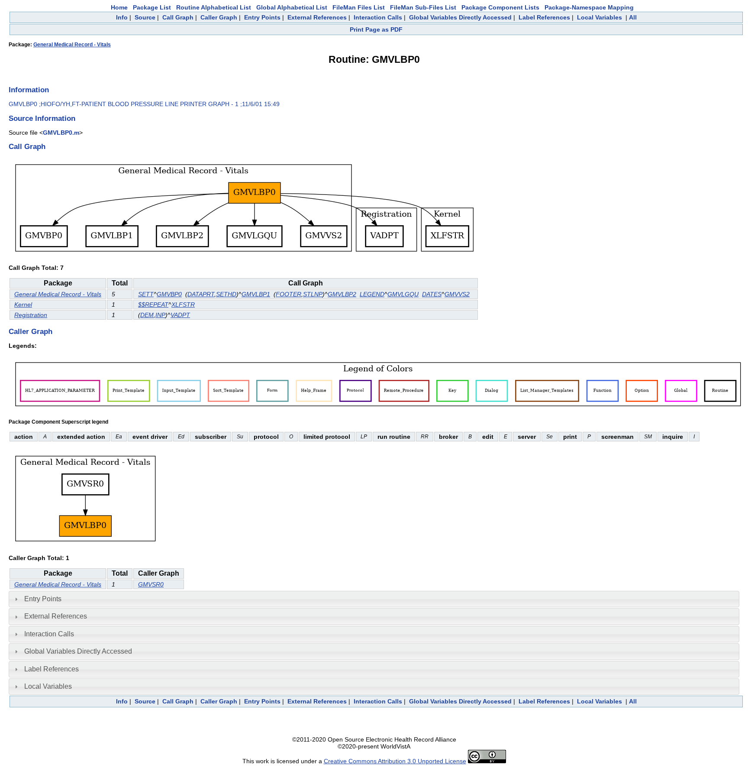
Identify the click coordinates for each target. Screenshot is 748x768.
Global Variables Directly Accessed (460, 17)
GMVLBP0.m (61, 132)
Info (122, 17)
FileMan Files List (358, 7)
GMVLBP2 (342, 294)
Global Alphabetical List (291, 7)
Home (119, 7)
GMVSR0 (151, 584)
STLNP (312, 294)
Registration (30, 314)
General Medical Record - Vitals (72, 44)
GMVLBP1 (256, 294)
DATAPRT (200, 294)
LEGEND (372, 294)
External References (317, 17)
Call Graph (177, 17)
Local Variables (599, 17)
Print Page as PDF (376, 29)
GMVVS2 (457, 294)
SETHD (226, 294)
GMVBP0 (169, 294)
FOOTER (288, 294)
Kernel (23, 304)
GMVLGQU (403, 294)
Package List (152, 7)
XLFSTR (183, 304)
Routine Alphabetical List (213, 7)
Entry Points (262, 17)
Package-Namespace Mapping (589, 7)
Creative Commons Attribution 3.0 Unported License (395, 761)
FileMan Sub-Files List (423, 7)
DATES (432, 294)
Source (145, 17)
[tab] (374, 599)
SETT (146, 294)
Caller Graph (218, 17)
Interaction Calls (378, 17)
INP (160, 314)
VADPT (180, 314)
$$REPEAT (153, 304)
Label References (544, 17)
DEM (147, 314)
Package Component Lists (500, 7)
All (633, 17)
